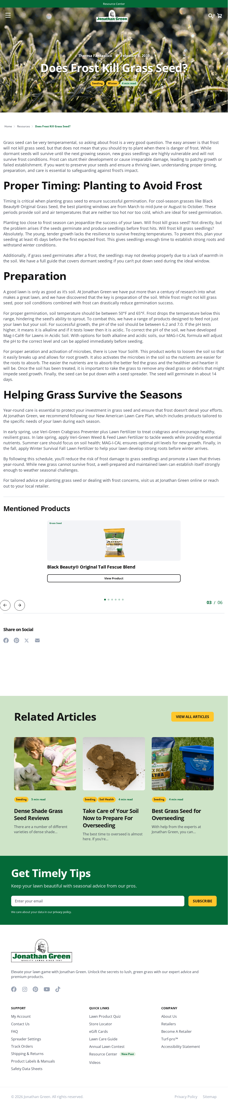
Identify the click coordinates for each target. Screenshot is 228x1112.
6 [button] (123, 599)
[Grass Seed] (114, 540)
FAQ (14, 1031)
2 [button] (108, 599)
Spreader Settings (26, 1039)
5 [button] (119, 599)
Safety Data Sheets (26, 1068)
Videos (95, 1062)
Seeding (97, 83)
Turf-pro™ (169, 1039)
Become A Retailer (176, 1031)
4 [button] (116, 599)
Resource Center (114, 4)
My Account (21, 1016)
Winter (112, 83)
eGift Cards (98, 1031)
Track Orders (22, 1046)
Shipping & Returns (27, 1053)
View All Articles (192, 716)
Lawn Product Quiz (105, 1016)
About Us (169, 1016)
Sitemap (210, 1096)
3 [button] (112, 599)
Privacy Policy (186, 1096)
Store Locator (100, 1023)
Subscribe (202, 901)
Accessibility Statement (180, 1046)
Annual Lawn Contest (107, 1046)
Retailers (168, 1023)
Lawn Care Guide (103, 1039)
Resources (23, 126)
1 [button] (105, 599)
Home (8, 126)
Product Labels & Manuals (33, 1061)
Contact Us (20, 1023)
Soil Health (106, 799)
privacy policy (62, 912)
